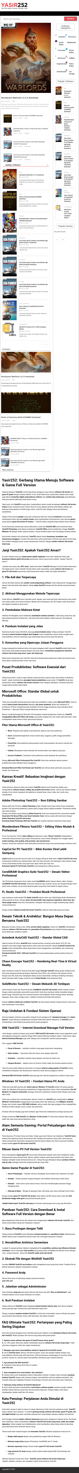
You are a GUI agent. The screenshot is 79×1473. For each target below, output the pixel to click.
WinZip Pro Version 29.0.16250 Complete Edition (67, 213)
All (47, 165)
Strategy (21, 281)
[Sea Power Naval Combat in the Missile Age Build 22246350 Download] (8, 161)
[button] (39, 13)
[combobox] (33, 19)
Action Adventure (24, 303)
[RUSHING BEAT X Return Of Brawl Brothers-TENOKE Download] (8, 135)
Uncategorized (23, 324)
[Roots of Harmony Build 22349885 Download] (8, 122)
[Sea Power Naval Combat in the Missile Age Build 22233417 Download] (8, 148)
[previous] (41, 344)
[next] (46, 344)
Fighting (26, 133)
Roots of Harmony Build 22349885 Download (28, 115)
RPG (13, 101)
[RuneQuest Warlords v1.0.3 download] (26, 58)
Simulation (27, 146)
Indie (25, 118)
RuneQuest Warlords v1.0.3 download (19, 98)
